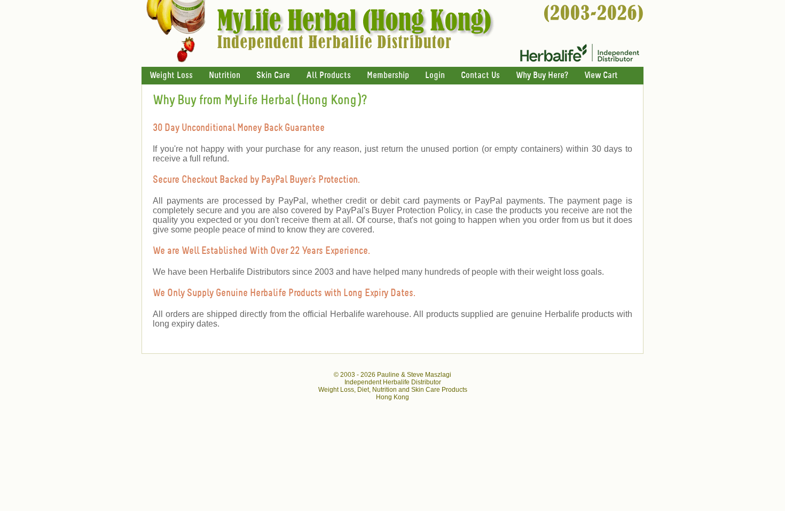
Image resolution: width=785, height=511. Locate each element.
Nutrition (224, 75)
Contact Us (480, 75)
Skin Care (273, 75)
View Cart (601, 75)
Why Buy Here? (542, 75)
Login (435, 75)
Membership (388, 75)
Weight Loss (171, 75)
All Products (328, 75)
